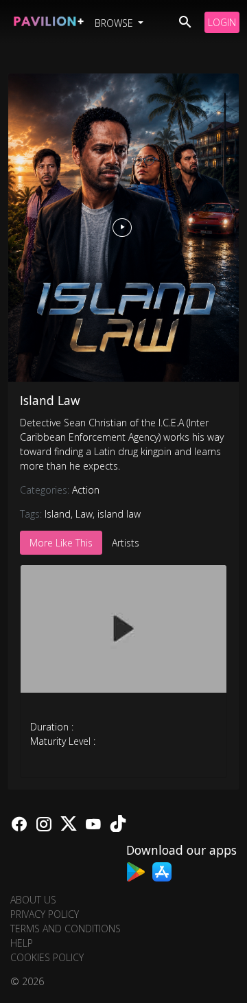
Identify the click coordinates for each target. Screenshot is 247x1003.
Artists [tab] (125, 542)
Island (58, 513)
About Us (33, 899)
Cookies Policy (47, 957)
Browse (115, 23)
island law (119, 513)
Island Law (50, 400)
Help (21, 942)
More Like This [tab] (61, 542)
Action (85, 489)
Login (222, 22)
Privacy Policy (44, 914)
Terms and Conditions (65, 928)
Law (84, 513)
